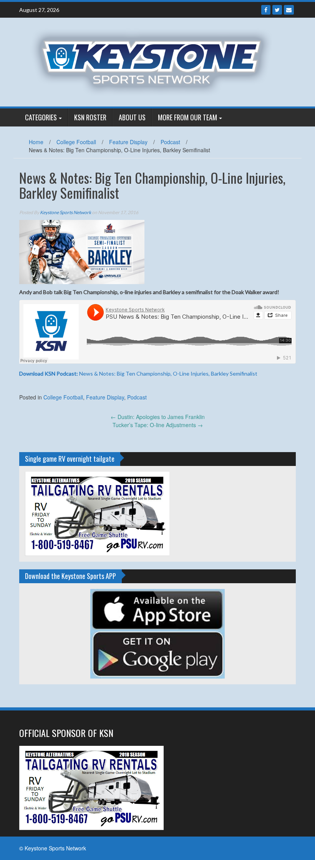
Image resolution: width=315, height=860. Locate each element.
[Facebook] (265, 10)
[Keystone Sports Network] (154, 61)
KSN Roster (90, 117)
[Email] (289, 10)
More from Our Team (187, 117)
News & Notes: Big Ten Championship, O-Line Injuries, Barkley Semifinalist (138, 373)
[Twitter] (277, 10)
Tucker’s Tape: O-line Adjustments (158, 425)
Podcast (170, 142)
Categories (41, 117)
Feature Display (128, 142)
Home (36, 142)
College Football (76, 142)
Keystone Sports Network (65, 212)
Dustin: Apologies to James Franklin (158, 417)
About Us (132, 117)
